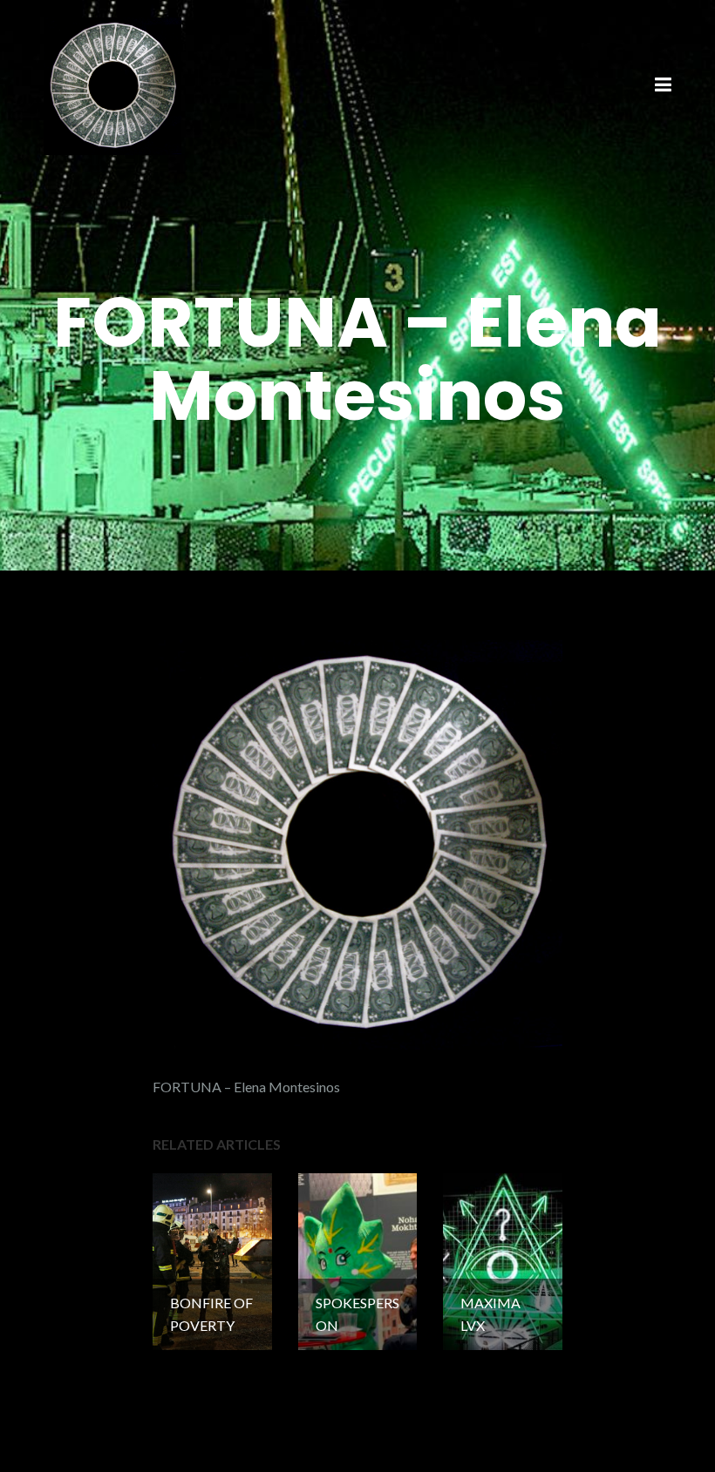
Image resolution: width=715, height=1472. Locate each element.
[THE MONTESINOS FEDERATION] (112, 84)
